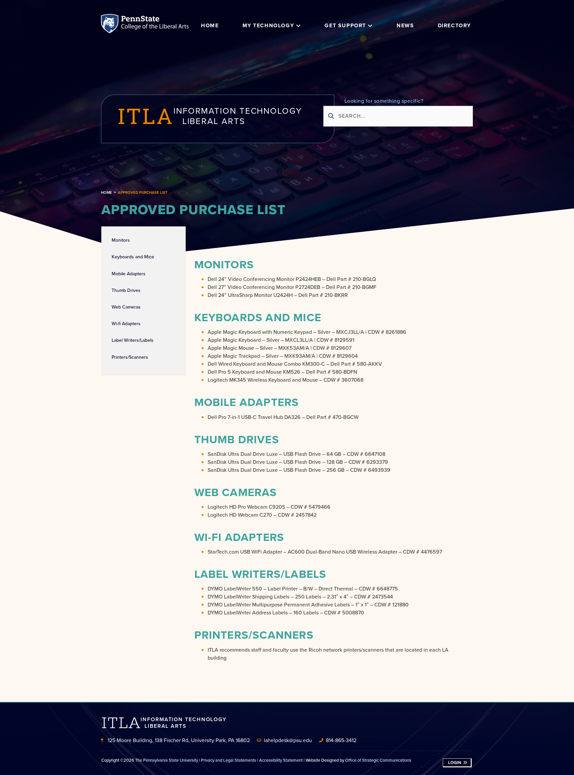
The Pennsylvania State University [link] (166, 760)
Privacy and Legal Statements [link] (228, 760)
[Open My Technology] (298, 26)
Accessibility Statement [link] (281, 760)
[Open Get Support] (370, 26)
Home (106, 192)
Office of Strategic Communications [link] (378, 760)
